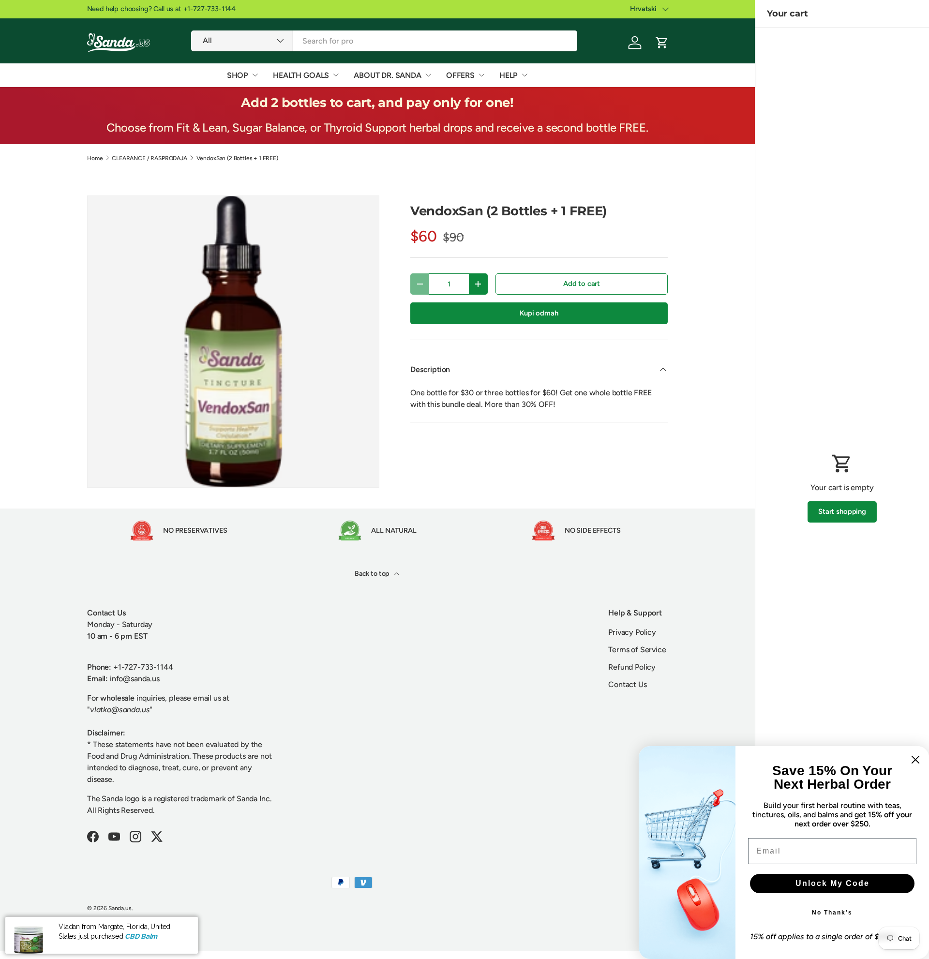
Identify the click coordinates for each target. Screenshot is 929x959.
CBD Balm (141, 936)
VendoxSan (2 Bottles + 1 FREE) (237, 158)
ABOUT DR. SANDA (387, 75)
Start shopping (842, 511)
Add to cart (581, 283)
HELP (508, 75)
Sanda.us (120, 908)
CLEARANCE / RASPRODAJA (149, 158)
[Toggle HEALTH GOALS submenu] (336, 75)
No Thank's (832, 912)
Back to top (372, 573)
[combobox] (384, 40)
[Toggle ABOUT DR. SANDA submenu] (428, 75)
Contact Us (627, 684)
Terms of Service (637, 649)
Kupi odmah (539, 313)
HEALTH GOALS (301, 75)
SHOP (237, 75)
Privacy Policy (632, 632)
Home (95, 158)
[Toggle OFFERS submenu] (481, 75)
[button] (662, 42)
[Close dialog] (915, 759)
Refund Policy (632, 667)
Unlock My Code (832, 883)
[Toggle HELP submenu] (524, 75)
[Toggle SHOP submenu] (255, 75)
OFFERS (460, 75)
